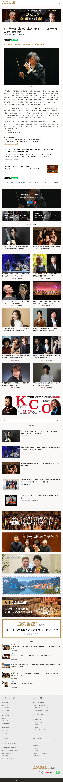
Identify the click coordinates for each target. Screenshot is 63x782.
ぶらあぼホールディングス (40, 748)
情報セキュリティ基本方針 (40, 753)
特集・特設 (5, 728)
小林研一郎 (33, 182)
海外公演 (5, 721)
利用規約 (5, 756)
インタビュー (6, 715)
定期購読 (36, 727)
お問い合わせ (37, 756)
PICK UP (16, 34)
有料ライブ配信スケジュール (41, 708)
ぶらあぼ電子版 (38, 722)
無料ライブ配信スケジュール (41, 705)
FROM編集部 (6, 723)
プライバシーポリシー (9, 758)
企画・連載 (6, 708)
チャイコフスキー (9, 182)
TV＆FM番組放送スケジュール (41, 710)
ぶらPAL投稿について (39, 730)
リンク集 (5, 738)
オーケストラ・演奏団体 (9, 743)
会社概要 (35, 745)
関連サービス (37, 738)
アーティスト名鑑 (38, 715)
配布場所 (36, 724)
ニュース (5, 705)
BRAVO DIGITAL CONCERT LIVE (42, 741)
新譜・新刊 (6, 718)
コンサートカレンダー (9, 698)
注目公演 (22, 34)
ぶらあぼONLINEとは (9, 748)
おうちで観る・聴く (39, 702)
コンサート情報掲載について (10, 750)
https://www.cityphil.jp (11, 144)
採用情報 (36, 750)
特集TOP (5, 730)
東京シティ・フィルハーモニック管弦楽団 (48, 182)
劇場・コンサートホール (9, 741)
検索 (58, 420)
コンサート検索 (37, 698)
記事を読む (5, 702)
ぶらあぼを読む (37, 719)
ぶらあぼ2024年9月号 (22, 182)
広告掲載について (7, 753)
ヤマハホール (6, 733)
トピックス (6, 710)
